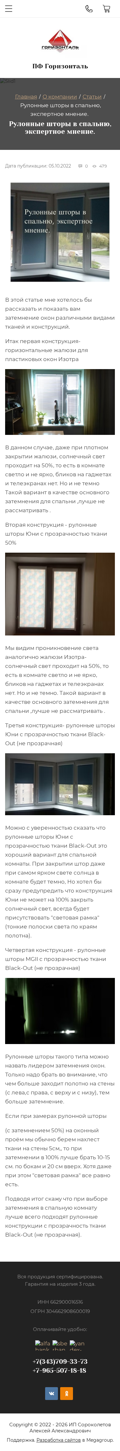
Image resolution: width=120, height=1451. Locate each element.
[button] (8, 8)
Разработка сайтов (58, 1440)
